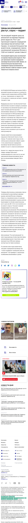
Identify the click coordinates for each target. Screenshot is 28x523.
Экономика (4, 25)
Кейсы (18, 453)
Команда (3, 463)
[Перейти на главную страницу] (2, 2)
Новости (4, 168)
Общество (3, 444)
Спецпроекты (4, 447)
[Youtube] (14, 483)
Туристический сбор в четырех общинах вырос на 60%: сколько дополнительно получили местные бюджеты (13, 422)
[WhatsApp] (15, 265)
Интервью (19, 456)
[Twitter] (8, 265)
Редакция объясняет (19, 459)
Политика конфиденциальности (6, 465)
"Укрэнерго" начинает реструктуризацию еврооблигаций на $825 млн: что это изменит (13, 182)
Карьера (17, 442)
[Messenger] (19, 265)
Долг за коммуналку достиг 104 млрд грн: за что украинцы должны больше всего (14, 170)
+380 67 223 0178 (5, 471)
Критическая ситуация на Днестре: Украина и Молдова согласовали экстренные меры (13, 415)
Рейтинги (17, 444)
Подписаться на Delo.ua (11, 379)
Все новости (6, 186)
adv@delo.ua (4, 472)
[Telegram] (4, 265)
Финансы (3, 442)
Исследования (6, 459)
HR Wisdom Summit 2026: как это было (13, 376)
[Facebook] (1, 265)
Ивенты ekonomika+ (19, 447)
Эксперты (5, 453)
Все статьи (12, 352)
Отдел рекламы (18, 463)
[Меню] (26, 2)
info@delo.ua (4, 479)
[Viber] (12, 265)
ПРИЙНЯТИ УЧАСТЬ (11, 295)
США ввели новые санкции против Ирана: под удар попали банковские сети (13, 408)
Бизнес (16, 440)
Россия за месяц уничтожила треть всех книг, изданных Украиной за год (13, 175)
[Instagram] (19, 483)
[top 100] (6, 2)
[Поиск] (22, 2)
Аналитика (5, 456)
